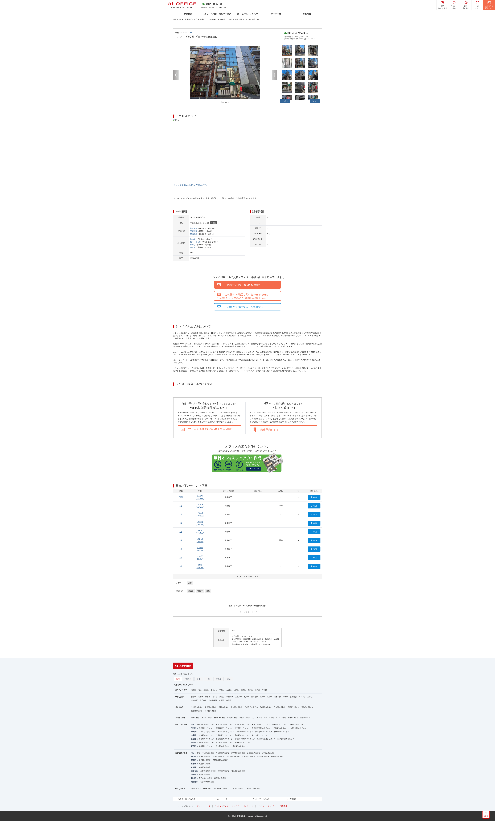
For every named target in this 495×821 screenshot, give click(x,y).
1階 (181, 506)
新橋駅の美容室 (268, 753)
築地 (208, 591)
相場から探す (180, 718)
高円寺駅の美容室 (205, 778)
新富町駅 (193, 228)
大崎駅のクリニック (206, 742)
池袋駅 (262, 697)
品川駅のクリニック (279, 724)
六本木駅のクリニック (224, 724)
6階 (181, 558)
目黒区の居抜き (293, 707)
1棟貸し (226, 789)
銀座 (190, 583)
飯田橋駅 (194, 700)
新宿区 (206, 690)
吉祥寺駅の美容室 (207, 782)
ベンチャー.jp (248, 806)
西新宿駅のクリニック (224, 739)
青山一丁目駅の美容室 (205, 753)
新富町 (191, 591)
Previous (176, 75)
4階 (181, 532)
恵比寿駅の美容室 (233, 756)
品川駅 (246, 697)
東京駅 (207, 697)
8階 (181, 566)
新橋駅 (221, 697)
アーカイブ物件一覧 (252, 789)
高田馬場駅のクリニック (266, 739)
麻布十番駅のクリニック (261, 724)
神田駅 (214, 697)
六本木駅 (302, 697)
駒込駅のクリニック (240, 746)
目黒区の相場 (305, 718)
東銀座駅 (193, 231)
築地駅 (193, 239)
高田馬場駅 (213, 700)
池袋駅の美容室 (205, 767)
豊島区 (243, 690)
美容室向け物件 (181, 753)
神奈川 (188, 679)
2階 (181, 514)
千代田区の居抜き (251, 707)
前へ (285, 101)
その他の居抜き (211, 711)
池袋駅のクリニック (206, 746)
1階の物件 (217, 789)
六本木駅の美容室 (238, 753)
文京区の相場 (281, 718)
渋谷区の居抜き (197, 707)
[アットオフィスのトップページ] (182, 5)
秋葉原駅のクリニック (263, 732)
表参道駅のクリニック (205, 724)
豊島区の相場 (269, 718)
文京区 (250, 690)
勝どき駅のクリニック (260, 735)
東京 (178, 679)
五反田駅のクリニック (224, 742)
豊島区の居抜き (307, 707)
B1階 (181, 497)
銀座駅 (193, 245)
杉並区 (193, 778)
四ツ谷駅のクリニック (285, 739)
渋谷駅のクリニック (206, 728)
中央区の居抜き (236, 707)
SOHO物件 (207, 789)
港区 (199, 690)
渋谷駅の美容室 (218, 756)
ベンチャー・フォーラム (267, 806)
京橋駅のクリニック (242, 735)
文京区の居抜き (197, 711)
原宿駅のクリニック (242, 728)
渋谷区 (193, 690)
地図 (214, 223)
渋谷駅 (200, 697)
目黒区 (236, 690)
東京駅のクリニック (208, 732)
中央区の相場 (232, 718)
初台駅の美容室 (263, 756)
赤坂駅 (285, 697)
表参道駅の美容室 (253, 753)
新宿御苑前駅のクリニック (245, 739)
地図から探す (196, 789)
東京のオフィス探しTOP (183, 685)
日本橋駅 (277, 697)
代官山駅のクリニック (299, 728)
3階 (181, 523)
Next (274, 75)
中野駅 (228, 700)
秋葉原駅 (229, 697)
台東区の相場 (293, 718)
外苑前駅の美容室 (222, 753)
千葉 (208, 679)
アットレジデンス (221, 806)
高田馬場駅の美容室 (220, 760)
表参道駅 (293, 697)
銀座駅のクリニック (206, 735)
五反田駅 (238, 697)
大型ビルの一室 (237, 789)
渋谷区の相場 (206, 718)
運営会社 (283, 806)
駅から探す (179, 697)
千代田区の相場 (219, 718)
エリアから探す (181, 690)
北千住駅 (203, 700)
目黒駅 (221, 700)
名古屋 (218, 679)
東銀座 (200, 591)
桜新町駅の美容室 (238, 771)
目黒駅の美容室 (205, 764)
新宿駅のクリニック (206, 739)
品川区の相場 (257, 718)
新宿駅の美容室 (205, 760)
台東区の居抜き (280, 707)
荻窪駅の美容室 (220, 778)
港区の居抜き (224, 707)
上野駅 (309, 697)
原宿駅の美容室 (205, 756)
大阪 (229, 679)
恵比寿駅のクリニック (224, 728)
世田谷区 (194, 771)
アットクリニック (203, 806)
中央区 (221, 690)
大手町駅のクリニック (226, 732)
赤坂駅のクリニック (242, 724)
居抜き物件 (179, 707)
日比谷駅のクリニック (244, 732)
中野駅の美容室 (205, 775)
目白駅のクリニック (223, 746)
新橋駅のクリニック (297, 724)
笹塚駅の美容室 (277, 756)
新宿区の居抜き (211, 707)
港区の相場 (195, 718)
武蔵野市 (194, 782)
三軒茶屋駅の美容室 (208, 771)
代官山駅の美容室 (248, 756)
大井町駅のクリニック (243, 742)
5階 (181, 549)
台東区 (257, 690)
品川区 (229, 690)
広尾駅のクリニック (281, 728)
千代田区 (214, 690)
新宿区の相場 (245, 718)
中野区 (264, 690)
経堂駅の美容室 (223, 771)
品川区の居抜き (266, 707)
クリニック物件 (181, 724)
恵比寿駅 (254, 697)
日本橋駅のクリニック (224, 735)
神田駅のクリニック (281, 732)
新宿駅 (193, 697)
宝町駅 (193, 247)
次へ (314, 101)
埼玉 (199, 679)
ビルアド (235, 806)
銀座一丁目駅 (195, 242)
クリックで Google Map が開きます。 (190, 185)
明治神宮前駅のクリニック (262, 728)
